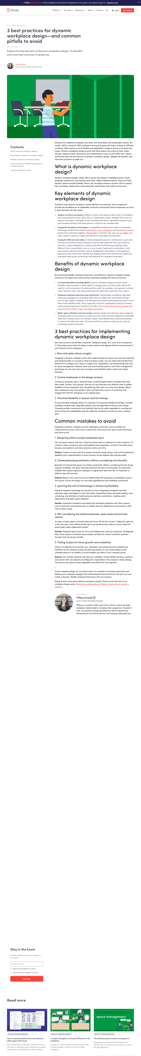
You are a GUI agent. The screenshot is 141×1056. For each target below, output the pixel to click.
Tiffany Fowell (20, 64)
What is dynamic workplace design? (23, 151)
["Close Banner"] (139, 2)
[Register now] (112, 3)
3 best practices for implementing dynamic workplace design (26, 165)
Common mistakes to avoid (20, 170)
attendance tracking (125, 230)
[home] (13, 10)
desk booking (91, 230)
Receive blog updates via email (24, 969)
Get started (127, 10)
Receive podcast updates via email (25, 973)
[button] (56, 10)
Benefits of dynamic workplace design (24, 160)
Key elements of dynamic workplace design (26, 155)
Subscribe (27, 979)
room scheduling (105, 230)
